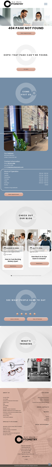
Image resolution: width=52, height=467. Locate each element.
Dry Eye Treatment (7, 434)
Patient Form (6, 402)
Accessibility (5, 405)
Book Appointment (26, 33)
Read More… (16, 266)
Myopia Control (6, 428)
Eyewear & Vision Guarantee (9, 409)
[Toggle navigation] (45, 4)
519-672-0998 (11, 163)
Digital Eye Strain (6, 431)
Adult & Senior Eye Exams (43, 397)
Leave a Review (14, 319)
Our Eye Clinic (6, 397)
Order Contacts (43, 407)
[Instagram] (26, 459)
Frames (47, 416)
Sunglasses (46, 420)
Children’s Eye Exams (44, 399)
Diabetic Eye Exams (44, 400)
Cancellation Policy (7, 414)
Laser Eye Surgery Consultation (10, 429)
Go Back (26, 69)
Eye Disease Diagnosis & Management (11, 433)
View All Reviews (37, 319)
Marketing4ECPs (23, 465)
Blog (4, 404)
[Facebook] (25, 459)
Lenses (47, 418)
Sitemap (5, 407)
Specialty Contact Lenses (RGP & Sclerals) (12, 426)
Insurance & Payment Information (10, 400)
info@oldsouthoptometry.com (15, 167)
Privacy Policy (6, 415)
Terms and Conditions (8, 417)
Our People (5, 399)
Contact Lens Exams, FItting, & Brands (40, 402)
